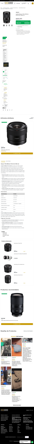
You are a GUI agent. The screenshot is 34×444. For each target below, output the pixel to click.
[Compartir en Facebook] (3, 110)
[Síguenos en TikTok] (32, 410)
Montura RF (11, 427)
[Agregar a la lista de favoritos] (32, 133)
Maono (19, 427)
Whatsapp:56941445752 (15, 422)
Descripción (3, 161)
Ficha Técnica (8, 161)
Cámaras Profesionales (3, 427)
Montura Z (10, 428)
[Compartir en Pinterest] (9, 110)
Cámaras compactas (4, 431)
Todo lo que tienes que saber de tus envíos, (5, 42)
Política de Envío (3, 420)
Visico (18, 431)
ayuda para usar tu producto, (5, 100)
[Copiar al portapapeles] (12, 110)
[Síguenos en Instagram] (30, 410)
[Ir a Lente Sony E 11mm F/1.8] (8, 247)
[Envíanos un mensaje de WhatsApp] (32, 442)
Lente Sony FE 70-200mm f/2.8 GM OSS (20, 253)
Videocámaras (3, 432)
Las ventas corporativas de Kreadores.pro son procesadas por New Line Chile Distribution (28, 421)
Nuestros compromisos (5, 84)
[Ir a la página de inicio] (9, 3)
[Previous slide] (1, 18)
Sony (18, 426)
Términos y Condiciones (4, 416)
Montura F (10, 430)
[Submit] (32, 3)
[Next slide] (12, 18)
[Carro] (28, 3)
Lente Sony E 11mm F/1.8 (5, 149)
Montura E (10, 426)
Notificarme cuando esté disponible (6, 65)
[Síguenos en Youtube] (31, 410)
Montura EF (11, 431)
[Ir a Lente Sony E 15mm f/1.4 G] (8, 279)
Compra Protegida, (5, 92)
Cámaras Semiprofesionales (4, 429)
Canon (19, 430)
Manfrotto (19, 432)
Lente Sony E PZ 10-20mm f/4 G (19, 264)
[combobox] (31, 3)
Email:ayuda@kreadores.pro (16, 421)
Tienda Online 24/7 (26, 419)
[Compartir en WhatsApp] (7, 110)
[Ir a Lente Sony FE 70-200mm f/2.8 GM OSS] (8, 258)
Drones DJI (27, 426)
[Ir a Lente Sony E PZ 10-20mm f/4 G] (8, 268)
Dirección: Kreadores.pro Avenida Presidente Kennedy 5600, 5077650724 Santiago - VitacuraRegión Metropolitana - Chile (16, 418)
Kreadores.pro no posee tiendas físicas (27, 418)
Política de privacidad (4, 419)
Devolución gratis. (5, 87)
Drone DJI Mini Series (29, 427)
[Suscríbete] (27, 437)
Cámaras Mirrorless (4, 430)
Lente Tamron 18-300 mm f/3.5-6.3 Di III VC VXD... (9, 320)
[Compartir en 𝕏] (5, 110)
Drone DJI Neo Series (29, 428)
